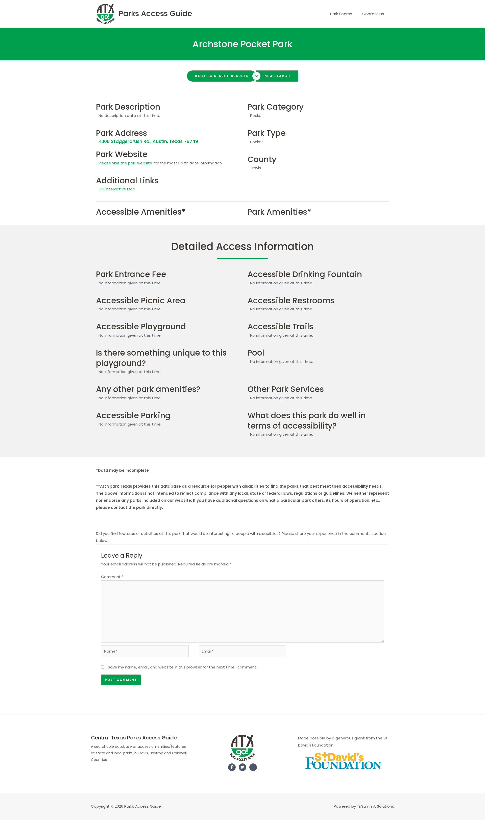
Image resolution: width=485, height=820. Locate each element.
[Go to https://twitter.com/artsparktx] (242, 767)
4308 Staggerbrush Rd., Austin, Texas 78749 (148, 141)
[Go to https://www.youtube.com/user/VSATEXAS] (253, 768)
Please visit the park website (125, 163)
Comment (112, 576)
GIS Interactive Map (117, 189)
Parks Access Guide (155, 13)
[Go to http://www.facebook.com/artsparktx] (232, 767)
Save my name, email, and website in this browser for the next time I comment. (182, 667)
